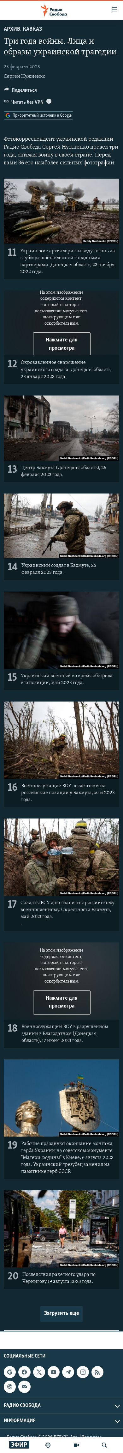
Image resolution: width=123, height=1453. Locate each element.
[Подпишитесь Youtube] (54, 1372)
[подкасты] (47, 1445)
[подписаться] (24, 1387)
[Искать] (104, 1445)
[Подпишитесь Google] (10, 1372)
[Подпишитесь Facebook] (24, 1372)
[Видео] (76, 1445)
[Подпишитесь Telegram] (68, 1372)
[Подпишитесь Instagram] (83, 1372)
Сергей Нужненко (24, 76)
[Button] (20, 92)
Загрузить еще (61, 1313)
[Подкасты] (10, 1387)
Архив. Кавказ (23, 29)
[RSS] (97, 1372)
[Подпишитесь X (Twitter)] (39, 1372)
